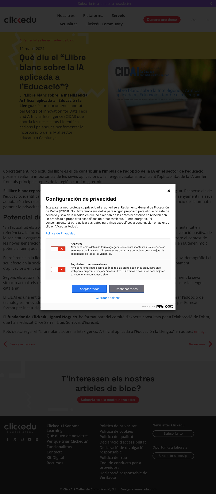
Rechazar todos (127, 289)
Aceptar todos (89, 289)
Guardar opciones (108, 297)
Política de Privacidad (61, 233)
